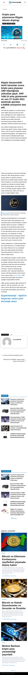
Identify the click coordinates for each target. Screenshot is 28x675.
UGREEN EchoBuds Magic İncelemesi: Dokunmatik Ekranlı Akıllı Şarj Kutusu (18, 435)
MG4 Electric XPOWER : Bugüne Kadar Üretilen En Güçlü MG (14, 360)
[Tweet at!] (11, 45)
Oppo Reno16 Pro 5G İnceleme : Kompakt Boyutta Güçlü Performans (18, 428)
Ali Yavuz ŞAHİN (6, 619)
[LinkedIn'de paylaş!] (17, 45)
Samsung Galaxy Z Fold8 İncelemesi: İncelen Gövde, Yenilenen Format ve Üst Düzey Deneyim (18, 420)
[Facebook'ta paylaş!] (4, 45)
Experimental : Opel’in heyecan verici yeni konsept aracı (14, 298)
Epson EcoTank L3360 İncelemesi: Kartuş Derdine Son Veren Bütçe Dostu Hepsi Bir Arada (18, 411)
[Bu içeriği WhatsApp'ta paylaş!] (24, 45)
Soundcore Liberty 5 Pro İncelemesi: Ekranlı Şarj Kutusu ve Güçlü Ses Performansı (17, 402)
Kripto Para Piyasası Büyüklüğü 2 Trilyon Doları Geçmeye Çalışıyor (14, 213)
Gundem (9, 23)
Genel (5, 9)
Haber (13, 23)
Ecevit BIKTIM (4, 40)
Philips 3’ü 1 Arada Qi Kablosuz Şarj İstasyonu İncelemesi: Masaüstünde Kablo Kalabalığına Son (17, 512)
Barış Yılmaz (5, 665)
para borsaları (17, 275)
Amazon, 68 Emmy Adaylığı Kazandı (13, 355)
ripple (11, 334)
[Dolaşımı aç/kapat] (4, 2)
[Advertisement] (14, 67)
